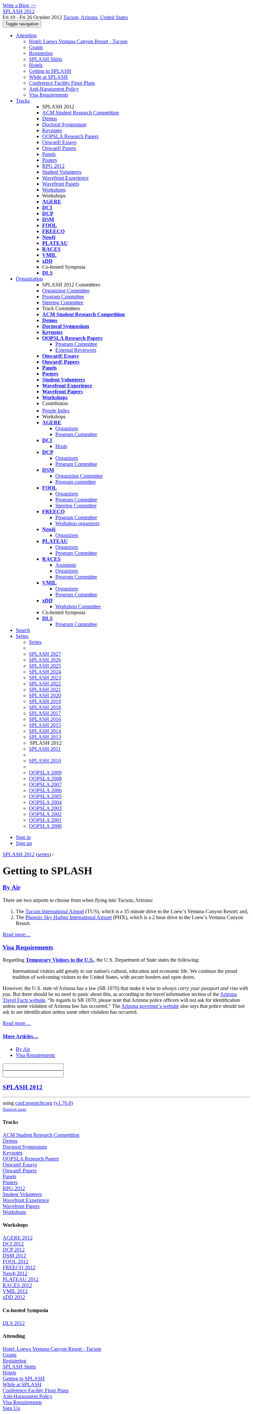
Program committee (75, 482)
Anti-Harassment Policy (54, 89)
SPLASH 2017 (45, 713)
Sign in (23, 837)
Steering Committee (62, 302)
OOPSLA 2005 (45, 796)
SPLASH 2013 (45, 737)
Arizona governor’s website (150, 1006)
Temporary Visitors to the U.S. (60, 960)
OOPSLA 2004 (45, 802)
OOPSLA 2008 (45, 778)
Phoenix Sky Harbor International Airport (68, 917)
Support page (14, 1109)
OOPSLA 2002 (45, 814)
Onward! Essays (59, 142)
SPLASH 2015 (45, 725)
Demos (49, 118)
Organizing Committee (66, 290)
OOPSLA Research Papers (70, 136)
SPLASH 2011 (45, 749)
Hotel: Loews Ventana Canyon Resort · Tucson (78, 41)
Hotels (35, 65)
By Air (11, 887)
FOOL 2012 (15, 1261)
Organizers (66, 428)
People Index (56, 410)
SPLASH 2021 (45, 689)
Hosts (61, 446)
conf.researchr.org (33, 1103)
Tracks (23, 101)
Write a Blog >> (19, 5)
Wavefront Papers (60, 184)
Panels (49, 154)
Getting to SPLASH (50, 71)
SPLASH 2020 (45, 695)
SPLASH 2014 (45, 731)
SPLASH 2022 (45, 683)
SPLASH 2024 (45, 672)
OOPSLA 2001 (45, 820)
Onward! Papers (59, 148)
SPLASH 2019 (45, 701)
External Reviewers (75, 350)
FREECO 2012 (19, 1267)
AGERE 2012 (18, 1238)
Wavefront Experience (65, 178)
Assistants (65, 565)
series (43, 854)
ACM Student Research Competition (80, 112)
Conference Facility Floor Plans (62, 83)
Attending (26, 35)
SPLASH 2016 (45, 719)
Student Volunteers (61, 172)
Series (35, 642)
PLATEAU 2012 (21, 1279)
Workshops (54, 190)
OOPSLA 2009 (45, 772)
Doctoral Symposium (64, 124)
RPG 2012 (53, 166)
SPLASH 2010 (45, 761)
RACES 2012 (17, 1285)
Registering (41, 53)
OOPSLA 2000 (45, 826)
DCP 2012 (14, 1249)
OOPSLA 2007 (45, 784)
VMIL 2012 (15, 1291)
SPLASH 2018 (45, 707)
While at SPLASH (48, 77)
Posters (49, 160)
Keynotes (52, 130)
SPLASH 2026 (45, 660)
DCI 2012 (13, 1244)
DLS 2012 (14, 1323)
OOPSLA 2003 (45, 808)
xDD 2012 (14, 1297)
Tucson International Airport (54, 911)
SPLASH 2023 (45, 677)
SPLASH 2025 (45, 666)
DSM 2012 (14, 1255)
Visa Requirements (48, 95)
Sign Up (11, 1408)
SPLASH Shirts (45, 59)
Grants (36, 47)
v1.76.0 (63, 1103)
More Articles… (20, 1036)
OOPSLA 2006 (45, 790)
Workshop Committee (78, 606)
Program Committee (63, 296)
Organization (29, 279)
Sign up (24, 843)
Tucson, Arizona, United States (95, 17)
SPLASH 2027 (45, 654)
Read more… (17, 934)
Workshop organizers (77, 523)
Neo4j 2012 (15, 1273)
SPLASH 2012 (19, 854)
